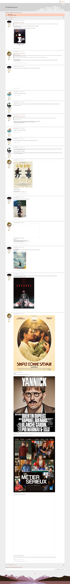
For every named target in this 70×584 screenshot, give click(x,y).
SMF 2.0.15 (31, 581)
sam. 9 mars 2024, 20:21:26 (19, 91)
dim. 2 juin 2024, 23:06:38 (19, 313)
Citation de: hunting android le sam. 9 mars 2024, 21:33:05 (19, 116)
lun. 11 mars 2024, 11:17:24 (19, 147)
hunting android (9, 108)
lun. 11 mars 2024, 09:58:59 (19, 128)
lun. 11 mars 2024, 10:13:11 (19, 138)
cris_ (9, 96)
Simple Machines (38, 581)
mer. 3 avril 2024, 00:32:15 (19, 222)
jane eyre (9, 56)
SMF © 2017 (34, 581)
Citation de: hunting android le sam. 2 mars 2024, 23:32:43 (19, 53)
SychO (37, 582)
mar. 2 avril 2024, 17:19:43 (19, 197)
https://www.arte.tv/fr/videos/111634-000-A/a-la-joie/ (20, 191)
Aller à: (55, 569)
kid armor (9, 23)
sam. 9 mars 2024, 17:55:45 (19, 66)
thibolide (10, 15)
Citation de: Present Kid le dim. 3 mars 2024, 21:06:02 (19, 22)
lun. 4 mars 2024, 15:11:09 (19, 51)
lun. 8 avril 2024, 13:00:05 (19, 247)
